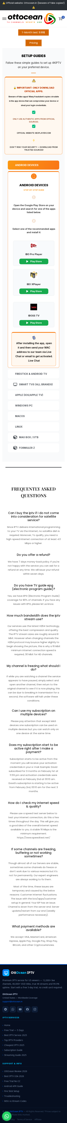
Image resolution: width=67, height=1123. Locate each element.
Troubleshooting (12, 1096)
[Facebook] (27, 1009)
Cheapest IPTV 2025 (14, 1045)
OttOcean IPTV (16, 1111)
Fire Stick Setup (11, 1091)
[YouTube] (20, 1009)
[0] (60, 19)
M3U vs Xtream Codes (15, 1101)
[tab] (33, 165)
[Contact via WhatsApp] (6, 1116)
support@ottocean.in (12, 1001)
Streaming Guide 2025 (15, 1055)
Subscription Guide (13, 1050)
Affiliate (37, 1119)
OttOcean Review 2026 (15, 1071)
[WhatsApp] (13, 1009)
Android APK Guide (13, 1086)
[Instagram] (35, 1009)
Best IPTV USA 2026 (14, 1076)
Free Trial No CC (12, 1081)
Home (7, 1025)
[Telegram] (5, 1009)
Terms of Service (24, 1119)
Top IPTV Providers (13, 1040)
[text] (33, 65)
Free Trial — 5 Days (14, 1030)
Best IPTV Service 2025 (15, 1035)
